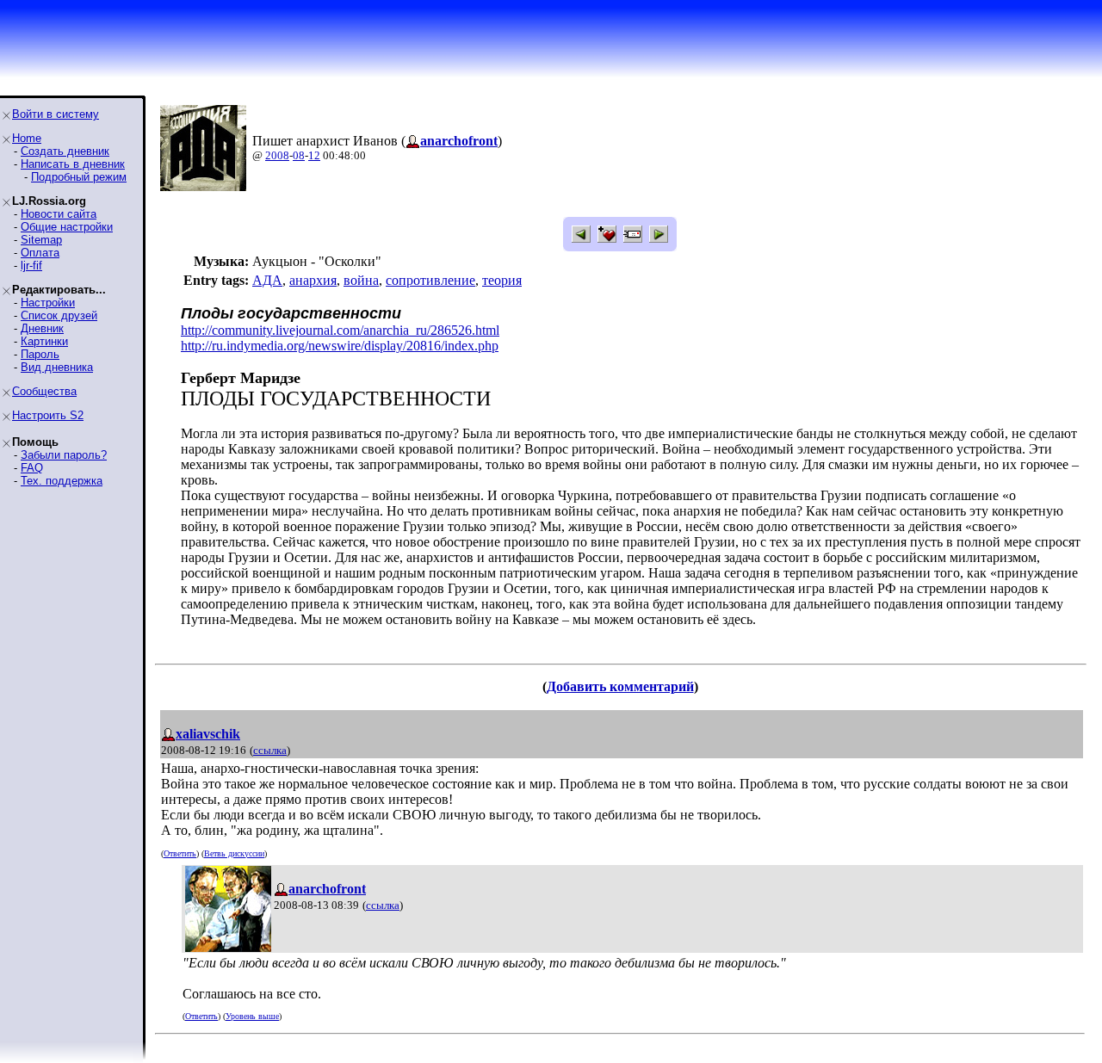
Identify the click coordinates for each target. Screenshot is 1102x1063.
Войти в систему (55, 114)
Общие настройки (67, 226)
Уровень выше (252, 1016)
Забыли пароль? (64, 454)
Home (26, 138)
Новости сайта (58, 213)
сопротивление (430, 280)
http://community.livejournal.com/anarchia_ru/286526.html (340, 330)
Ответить (180, 853)
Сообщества (44, 391)
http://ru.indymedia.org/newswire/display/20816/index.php (339, 345)
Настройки (48, 302)
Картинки (44, 341)
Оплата (40, 252)
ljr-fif (31, 265)
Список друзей (59, 315)
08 (299, 155)
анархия (313, 280)
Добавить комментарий (620, 686)
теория (502, 280)
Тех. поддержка (61, 480)
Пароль (40, 354)
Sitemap (41, 239)
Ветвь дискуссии (234, 853)
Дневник (42, 328)
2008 (277, 155)
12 (314, 155)
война (361, 280)
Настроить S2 (48, 415)
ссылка (270, 750)
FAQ (32, 467)
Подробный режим (79, 176)
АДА (267, 280)
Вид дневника (57, 367)
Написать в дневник (73, 164)
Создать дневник (65, 151)
